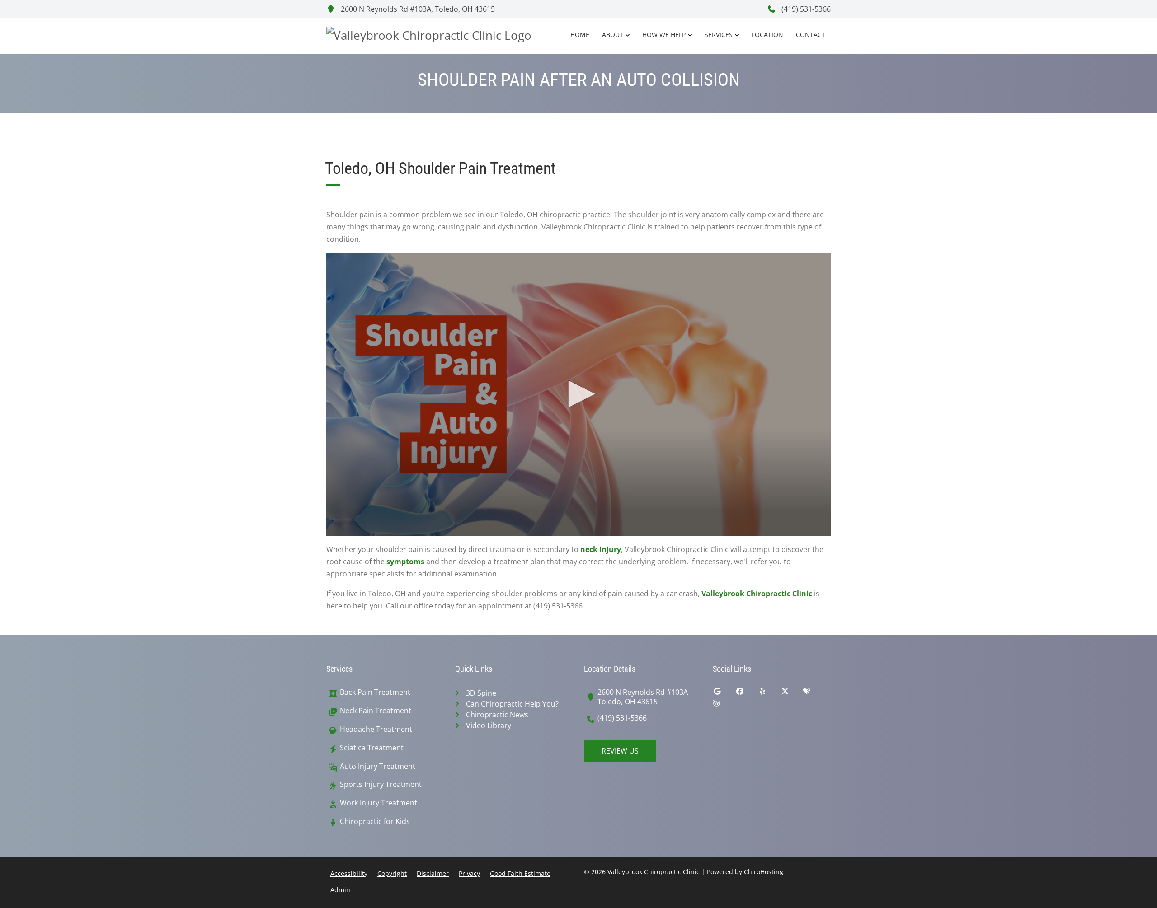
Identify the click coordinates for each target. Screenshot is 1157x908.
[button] (578, 394)
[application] (578, 394)
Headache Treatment (376, 729)
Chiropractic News (497, 715)
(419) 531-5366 (805, 9)
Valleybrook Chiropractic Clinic (756, 594)
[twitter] (792, 693)
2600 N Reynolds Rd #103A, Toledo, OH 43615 (417, 9)
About (612, 34)
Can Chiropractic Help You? (512, 704)
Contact (810, 34)
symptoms (405, 561)
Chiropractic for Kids (375, 821)
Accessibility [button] (348, 873)
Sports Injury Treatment (381, 784)
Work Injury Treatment (378, 803)
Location (767, 34)
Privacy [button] (469, 873)
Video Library (488, 725)
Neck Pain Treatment (375, 711)
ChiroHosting (763, 871)
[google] (724, 693)
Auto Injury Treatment (377, 766)
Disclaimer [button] (433, 873)
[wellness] (723, 705)
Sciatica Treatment (372, 748)
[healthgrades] (813, 693)
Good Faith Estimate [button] (520, 873)
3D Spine (481, 693)
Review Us (620, 751)
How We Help (664, 34)
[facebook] (746, 693)
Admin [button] (340, 889)
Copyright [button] (392, 873)
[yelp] (769, 693)
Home (579, 34)
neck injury (600, 549)
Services (719, 34)
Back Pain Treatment (375, 692)
